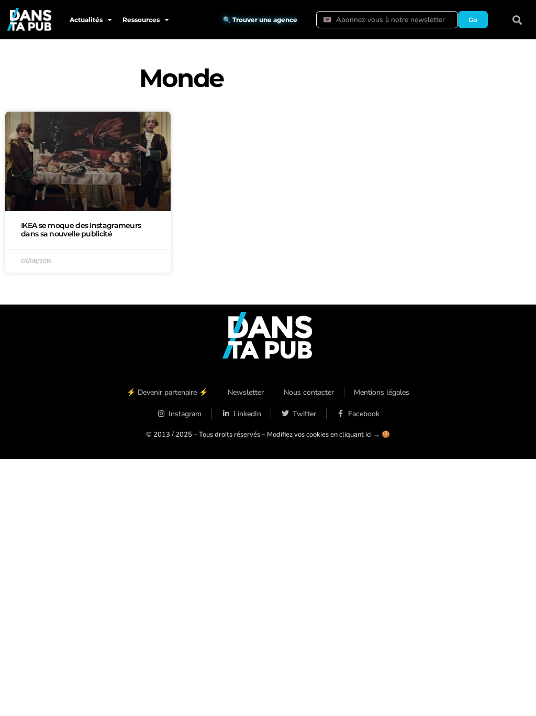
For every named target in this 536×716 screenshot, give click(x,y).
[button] (517, 19)
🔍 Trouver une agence (260, 20)
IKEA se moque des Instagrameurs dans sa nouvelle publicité (81, 229)
